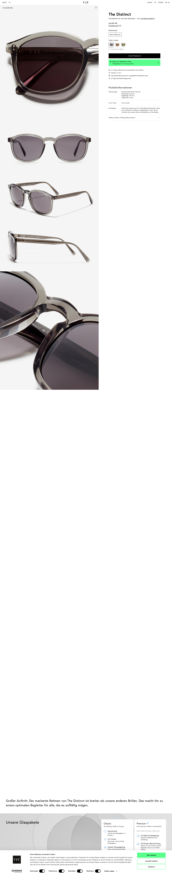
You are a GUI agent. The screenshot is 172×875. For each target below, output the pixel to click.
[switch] (61, 871)
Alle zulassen (151, 855)
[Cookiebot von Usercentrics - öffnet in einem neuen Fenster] (17, 871)
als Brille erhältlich (148, 18)
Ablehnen (151, 867)
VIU (86, 2)
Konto (149, 2)
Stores (160, 2)
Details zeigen (109, 871)
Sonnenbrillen (8, 8)
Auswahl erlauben (151, 861)
